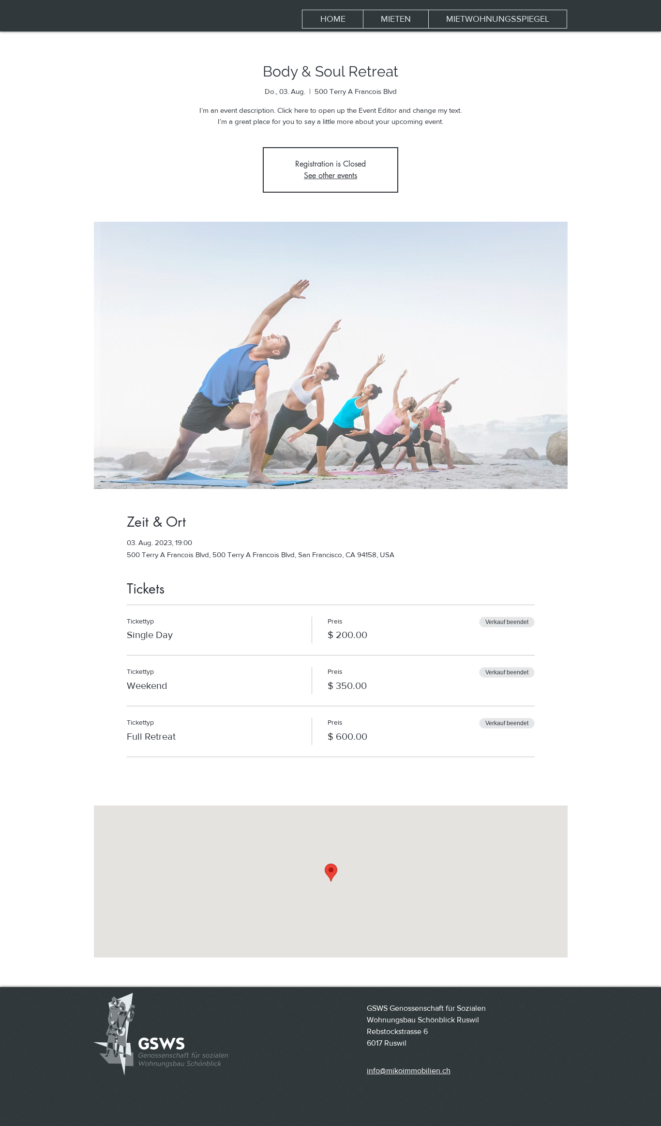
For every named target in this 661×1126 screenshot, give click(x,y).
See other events (330, 175)
